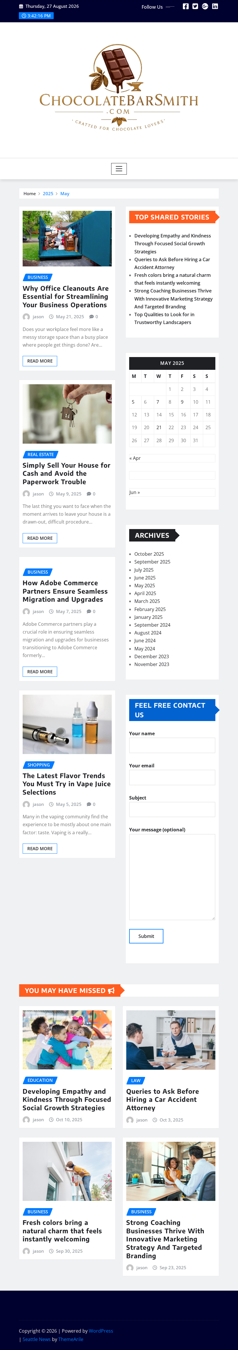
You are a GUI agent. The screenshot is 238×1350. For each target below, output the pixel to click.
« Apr (135, 458)
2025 (48, 193)
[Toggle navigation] (119, 169)
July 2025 (144, 570)
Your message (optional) (157, 829)
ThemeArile (70, 1339)
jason (38, 316)
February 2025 (150, 609)
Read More (40, 361)
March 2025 (147, 601)
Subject (137, 798)
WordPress (101, 1331)
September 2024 (152, 625)
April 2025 (145, 593)
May (64, 193)
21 (159, 427)
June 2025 (145, 578)
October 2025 (149, 554)
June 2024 (145, 640)
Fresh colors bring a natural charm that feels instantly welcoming (62, 1230)
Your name (142, 733)
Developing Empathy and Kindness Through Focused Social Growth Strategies (172, 244)
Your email (141, 765)
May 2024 (144, 648)
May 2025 (144, 585)
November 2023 (151, 664)
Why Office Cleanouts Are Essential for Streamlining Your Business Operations (66, 296)
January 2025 (148, 617)
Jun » (134, 492)
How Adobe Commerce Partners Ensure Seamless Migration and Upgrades (65, 591)
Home (30, 193)
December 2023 (151, 656)
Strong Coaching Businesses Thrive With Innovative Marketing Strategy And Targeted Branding (173, 299)
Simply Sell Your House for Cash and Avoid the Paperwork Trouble (67, 473)
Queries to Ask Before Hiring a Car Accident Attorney (162, 1099)
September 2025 (152, 562)
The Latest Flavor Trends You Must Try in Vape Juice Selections (67, 783)
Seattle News (37, 1339)
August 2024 (147, 633)
